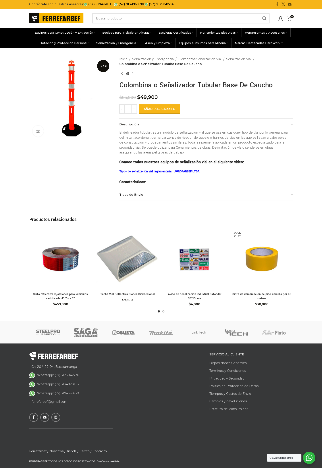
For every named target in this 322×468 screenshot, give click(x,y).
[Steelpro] (48, 332)
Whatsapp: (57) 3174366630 (58, 393)
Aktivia (115, 461)
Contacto (100, 451)
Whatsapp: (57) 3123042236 (58, 375)
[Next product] (132, 73)
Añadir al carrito (159, 109)
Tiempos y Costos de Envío (230, 394)
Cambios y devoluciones (228, 401)
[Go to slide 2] (163, 311)
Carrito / (85, 451)
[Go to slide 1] (159, 311)
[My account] (280, 18)
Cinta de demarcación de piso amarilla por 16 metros (261, 296)
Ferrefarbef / (38, 451)
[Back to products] (127, 73)
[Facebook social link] (277, 4)
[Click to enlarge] (38, 131)
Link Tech (198, 332)
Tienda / (72, 451)
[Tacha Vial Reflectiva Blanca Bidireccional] (127, 259)
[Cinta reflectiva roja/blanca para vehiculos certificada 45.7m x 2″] (60, 259)
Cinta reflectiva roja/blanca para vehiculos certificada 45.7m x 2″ (60, 296)
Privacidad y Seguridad (227, 378)
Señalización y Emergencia (153, 59)
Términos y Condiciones (227, 371)
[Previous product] (122, 73)
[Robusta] (123, 332)
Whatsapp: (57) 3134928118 (58, 384)
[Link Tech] (236, 332)
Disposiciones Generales (228, 363)
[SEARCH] (264, 18)
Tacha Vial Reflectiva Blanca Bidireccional (127, 294)
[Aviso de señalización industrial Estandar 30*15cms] (194, 259)
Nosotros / (57, 451)
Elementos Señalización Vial (200, 59)
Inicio (123, 59)
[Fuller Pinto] (274, 332)
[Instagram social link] (55, 417)
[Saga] (85, 332)
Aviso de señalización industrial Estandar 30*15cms (194, 296)
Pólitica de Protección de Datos (233, 386)
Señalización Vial (238, 59)
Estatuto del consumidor (228, 409)
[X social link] (283, 4)
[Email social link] (289, 4)
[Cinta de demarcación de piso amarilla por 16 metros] (261, 259)
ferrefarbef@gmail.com (49, 402)
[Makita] (161, 332)
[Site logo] (56, 18)
